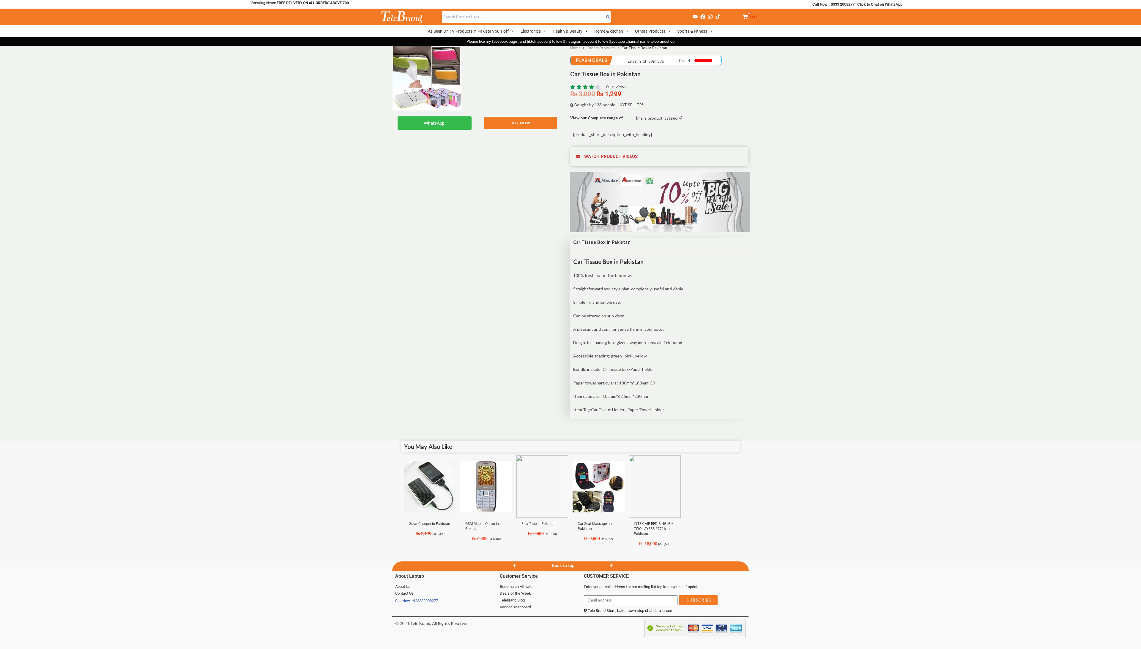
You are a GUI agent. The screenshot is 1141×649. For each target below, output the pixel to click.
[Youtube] (695, 17)
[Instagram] (710, 17)
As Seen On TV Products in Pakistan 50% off (468, 31)
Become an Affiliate (516, 586)
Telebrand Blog (512, 600)
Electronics (531, 31)
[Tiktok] (718, 17)
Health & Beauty (567, 31)
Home (575, 47)
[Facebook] (703, 17)
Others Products (650, 31)
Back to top (563, 565)
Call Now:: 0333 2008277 (833, 4)
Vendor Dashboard (515, 607)
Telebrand (672, 342)
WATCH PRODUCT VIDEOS (611, 156)
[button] (660, 156)
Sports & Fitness (692, 31)
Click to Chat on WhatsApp (879, 4)
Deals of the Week (515, 593)
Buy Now (520, 123)
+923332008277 (424, 601)
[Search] (608, 17)
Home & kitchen (608, 31)
